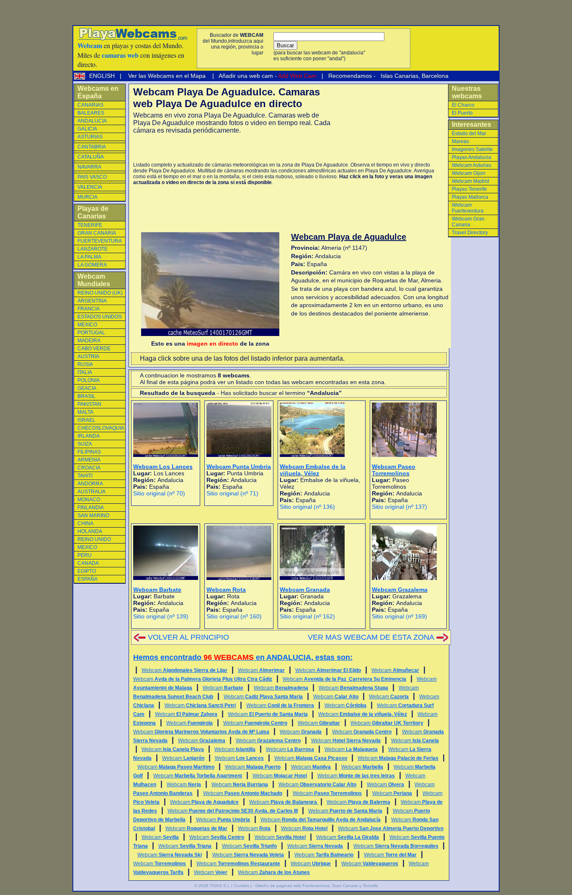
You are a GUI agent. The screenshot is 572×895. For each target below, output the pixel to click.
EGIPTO (86, 571)
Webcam (184, 670)
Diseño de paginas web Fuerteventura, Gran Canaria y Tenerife (316, 885)
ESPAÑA (87, 579)
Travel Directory (470, 233)
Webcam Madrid (470, 181)
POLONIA (88, 380)
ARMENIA (88, 460)
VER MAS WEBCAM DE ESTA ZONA (371, 637)
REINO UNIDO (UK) (100, 293)
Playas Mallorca (470, 197)
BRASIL (86, 396)
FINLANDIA (90, 507)
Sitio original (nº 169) (399, 616)
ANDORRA (90, 484)
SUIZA (84, 444)
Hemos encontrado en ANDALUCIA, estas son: (243, 657)
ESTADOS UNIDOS (99, 317)
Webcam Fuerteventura (468, 208)
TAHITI (85, 476)
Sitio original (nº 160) (234, 616)
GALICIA (87, 129)
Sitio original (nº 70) (159, 493)
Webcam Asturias (471, 165)
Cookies (241, 885)
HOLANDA (89, 531)
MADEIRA (88, 341)
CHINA (85, 523)
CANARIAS (90, 105)
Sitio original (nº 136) (307, 506)
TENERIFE (89, 225)
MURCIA (87, 197)
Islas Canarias (398, 75)
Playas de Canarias (92, 212)
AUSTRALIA (91, 492)
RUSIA (85, 364)
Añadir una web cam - (267, 75)
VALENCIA (89, 187)
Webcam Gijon (468, 173)
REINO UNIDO (94, 539)
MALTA (85, 412)
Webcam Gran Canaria (468, 222)
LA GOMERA (92, 265)
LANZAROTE (92, 249)
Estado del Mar (469, 133)
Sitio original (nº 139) (160, 616)
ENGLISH (102, 75)
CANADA (88, 563)
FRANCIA (88, 309)
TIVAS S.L (220, 885)
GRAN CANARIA (96, 233)
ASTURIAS (90, 137)
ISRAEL (86, 420)
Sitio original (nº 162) (307, 616)
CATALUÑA (90, 157)
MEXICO (87, 325)
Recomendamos (349, 75)
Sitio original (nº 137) (399, 506)
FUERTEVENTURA (99, 241)
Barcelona (435, 75)
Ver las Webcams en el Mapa (166, 75)
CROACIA (88, 468)
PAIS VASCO (92, 177)
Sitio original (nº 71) (232, 493)
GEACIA (86, 388)
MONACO (88, 500)
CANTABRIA (91, 147)
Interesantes (471, 124)
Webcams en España (98, 92)
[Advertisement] (231, 148)
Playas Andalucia (471, 157)
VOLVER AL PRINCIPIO (188, 637)
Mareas (460, 141)
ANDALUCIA (92, 121)
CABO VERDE (94, 348)
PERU (84, 555)
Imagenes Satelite (472, 149)
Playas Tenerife (469, 189)
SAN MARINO (93, 515)
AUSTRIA (88, 356)
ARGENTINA (92, 301)
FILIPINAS (89, 452)
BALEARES (90, 113)
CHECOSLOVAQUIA (100, 428)
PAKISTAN (89, 404)
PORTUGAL (91, 333)
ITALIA (84, 372)
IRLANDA (88, 436)
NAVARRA (89, 167)
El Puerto (462, 113)
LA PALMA (89, 257)
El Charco (463, 105)
